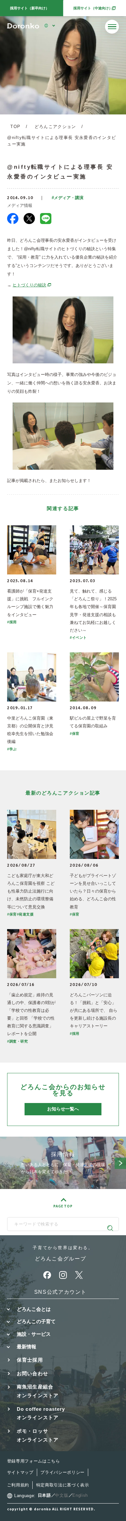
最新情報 (26, 1346)
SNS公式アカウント (60, 1292)
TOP (15, 126)
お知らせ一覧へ (63, 1108)
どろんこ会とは (34, 1309)
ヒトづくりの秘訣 (32, 285)
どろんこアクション (55, 126)
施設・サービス (34, 1334)
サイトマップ (20, 1472)
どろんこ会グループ (60, 1258)
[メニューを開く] (112, 27)
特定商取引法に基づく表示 (62, 1485)
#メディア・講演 (67, 197)
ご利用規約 (18, 1485)
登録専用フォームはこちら (33, 1461)
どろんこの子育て (36, 1321)
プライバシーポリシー (62, 1472)
